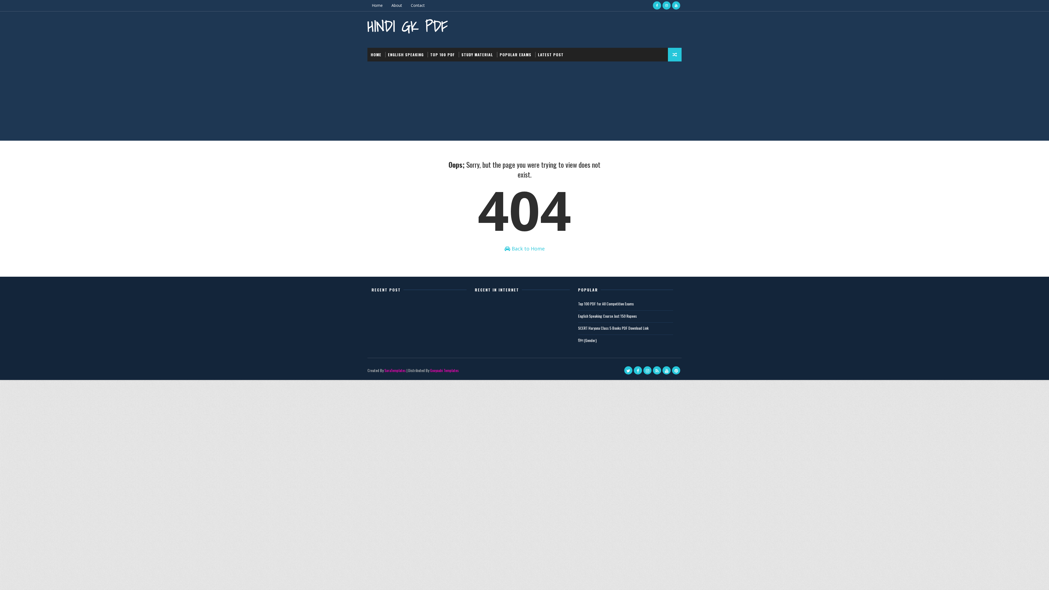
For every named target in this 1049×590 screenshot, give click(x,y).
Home (377, 5)
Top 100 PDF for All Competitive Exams (606, 303)
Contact (418, 5)
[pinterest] (676, 370)
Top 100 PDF (442, 54)
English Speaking (406, 54)
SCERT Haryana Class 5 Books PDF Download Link (613, 328)
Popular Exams (515, 54)
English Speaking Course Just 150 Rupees (607, 316)
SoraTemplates (395, 370)
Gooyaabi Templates (444, 370)
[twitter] (628, 370)
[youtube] (676, 5)
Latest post (551, 54)
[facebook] (657, 5)
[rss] (657, 370)
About (396, 5)
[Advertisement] (524, 102)
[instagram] (666, 5)
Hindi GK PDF (407, 26)
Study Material (477, 54)
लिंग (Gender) (587, 340)
